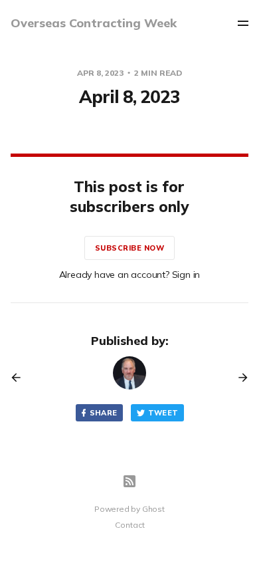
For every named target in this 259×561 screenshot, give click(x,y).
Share (104, 412)
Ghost (153, 509)
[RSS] (129, 481)
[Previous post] (21, 378)
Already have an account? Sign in (130, 274)
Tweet (163, 412)
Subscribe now (130, 248)
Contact (130, 525)
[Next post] (238, 378)
